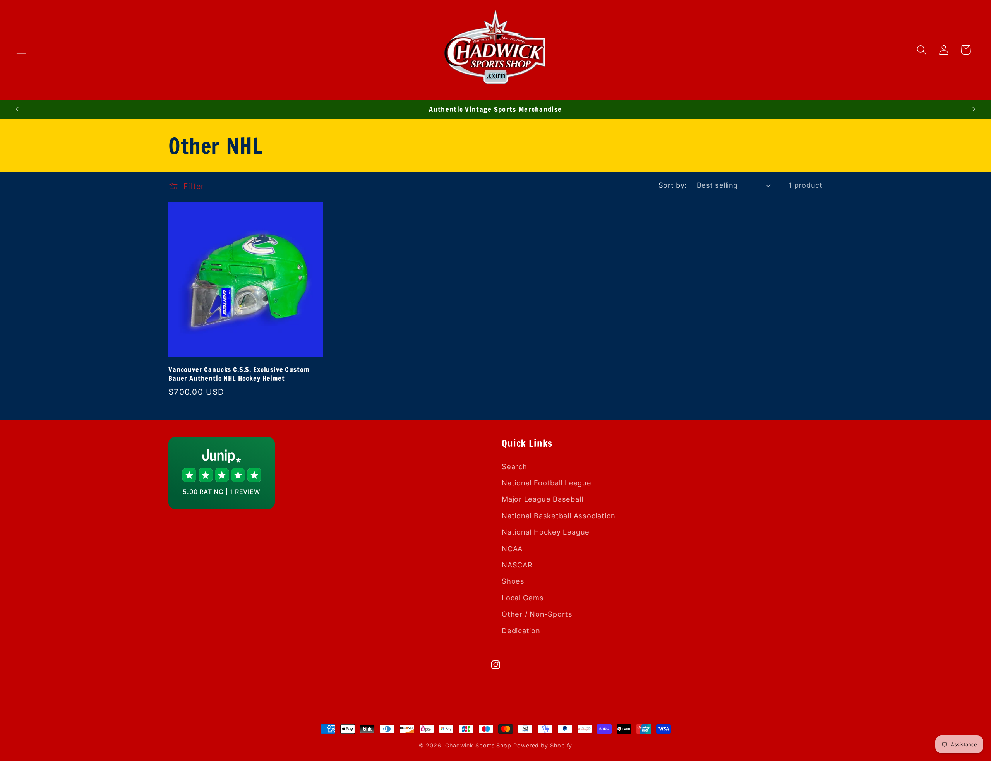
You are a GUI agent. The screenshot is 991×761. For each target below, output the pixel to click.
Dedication (521, 630)
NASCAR (517, 564)
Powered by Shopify (542, 745)
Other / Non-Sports (537, 614)
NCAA (512, 548)
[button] (21, 50)
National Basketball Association (559, 515)
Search (514, 466)
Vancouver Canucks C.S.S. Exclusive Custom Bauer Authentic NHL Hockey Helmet (238, 374)
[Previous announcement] (17, 109)
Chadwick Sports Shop (478, 745)
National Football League (547, 482)
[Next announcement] (973, 109)
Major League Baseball (542, 499)
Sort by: (672, 185)
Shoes (513, 581)
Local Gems (523, 597)
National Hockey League (546, 532)
